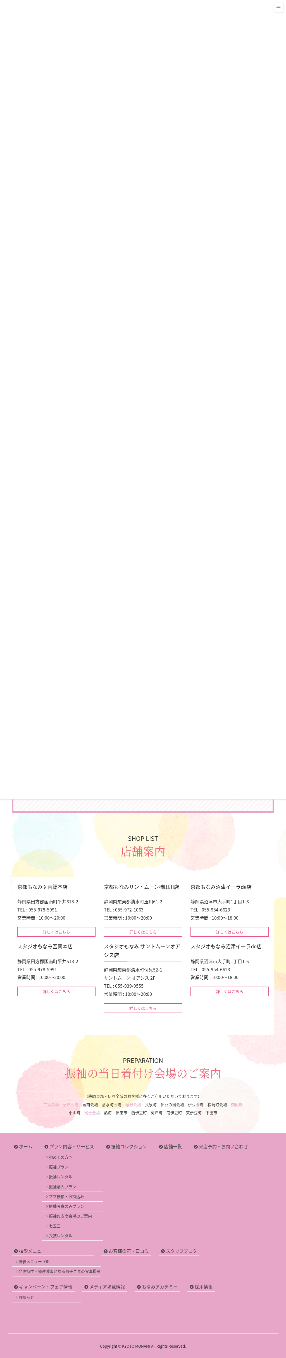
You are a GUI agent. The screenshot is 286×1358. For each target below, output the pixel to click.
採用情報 (204, 1286)
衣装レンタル (60, 1235)
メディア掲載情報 (107, 1286)
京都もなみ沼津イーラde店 (221, 886)
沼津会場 (70, 1104)
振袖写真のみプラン (66, 1206)
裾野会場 (133, 1104)
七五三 (55, 1225)
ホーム (25, 1146)
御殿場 (237, 1104)
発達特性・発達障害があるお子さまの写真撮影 (59, 1271)
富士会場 (92, 1112)
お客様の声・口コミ (129, 1250)
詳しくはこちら (56, 932)
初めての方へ (60, 1157)
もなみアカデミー (160, 1286)
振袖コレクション (129, 1146)
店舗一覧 (173, 1146)
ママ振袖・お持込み (66, 1196)
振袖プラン (58, 1167)
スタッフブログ (181, 1250)
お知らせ (26, 1297)
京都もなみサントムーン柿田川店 (141, 886)
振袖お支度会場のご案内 (70, 1216)
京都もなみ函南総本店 (42, 886)
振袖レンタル (60, 1176)
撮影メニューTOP (33, 1261)
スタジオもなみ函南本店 (45, 946)
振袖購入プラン (62, 1186)
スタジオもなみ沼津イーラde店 (226, 946)
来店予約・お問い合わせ (223, 1146)
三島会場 (51, 1104)
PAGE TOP (274, 1312)
